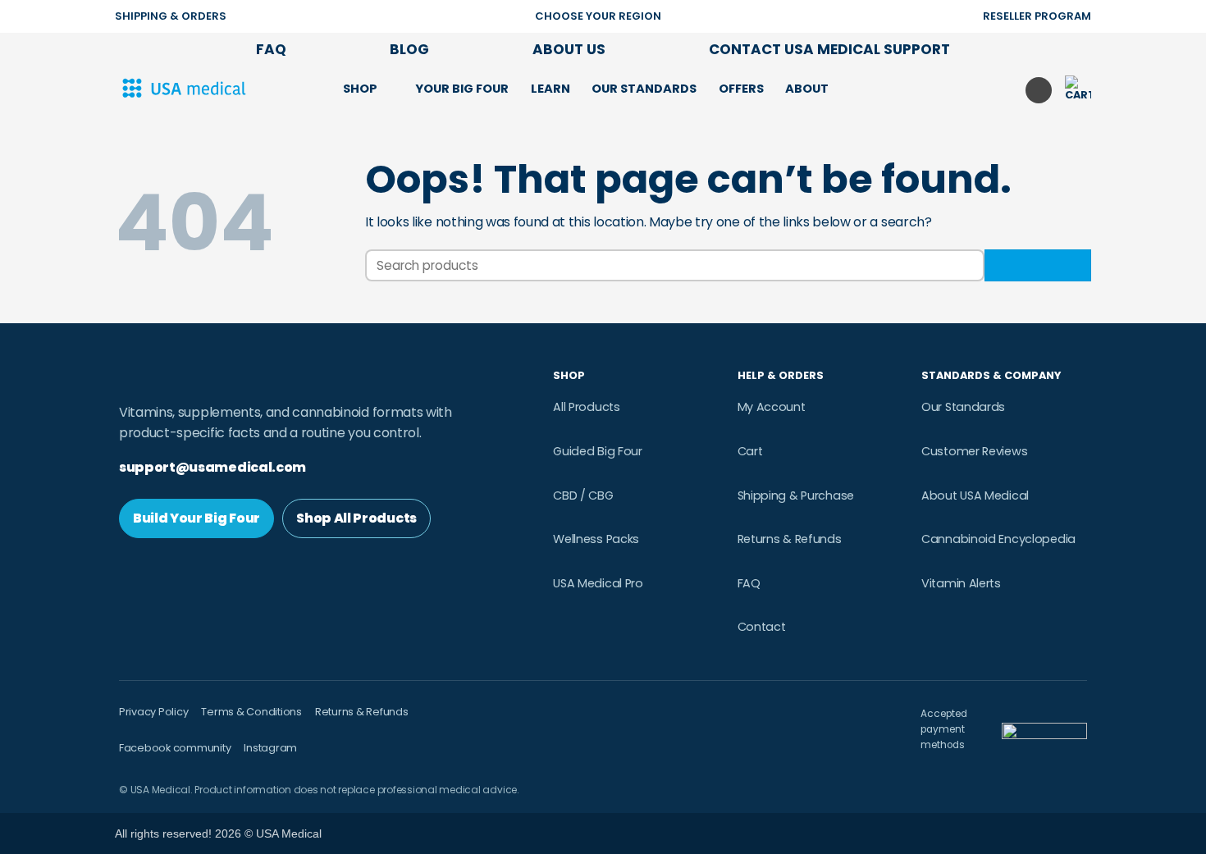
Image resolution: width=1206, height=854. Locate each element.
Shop (360, 88)
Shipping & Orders (170, 16)
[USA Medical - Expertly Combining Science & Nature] (197, 88)
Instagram (270, 748)
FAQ (271, 49)
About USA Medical (975, 495)
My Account (772, 407)
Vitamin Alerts (961, 583)
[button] (856, 88)
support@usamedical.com (212, 467)
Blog (409, 49)
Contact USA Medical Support (829, 49)
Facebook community (175, 748)
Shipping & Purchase (796, 495)
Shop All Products (356, 518)
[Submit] (1037, 265)
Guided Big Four (597, 451)
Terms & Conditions (251, 712)
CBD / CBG (583, 495)
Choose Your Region (598, 16)
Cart (750, 451)
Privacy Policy (153, 712)
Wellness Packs (596, 539)
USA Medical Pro (598, 583)
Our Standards (644, 88)
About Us (568, 49)
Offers (741, 88)
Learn (550, 88)
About (807, 88)
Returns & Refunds (790, 539)
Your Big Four (462, 88)
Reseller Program (1037, 16)
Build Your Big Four (196, 518)
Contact (762, 627)
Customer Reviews (974, 451)
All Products (586, 407)
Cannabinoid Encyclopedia (998, 539)
